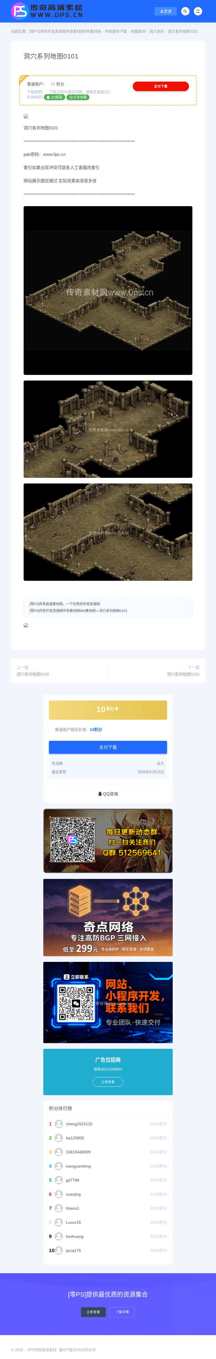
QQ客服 (56, 97)
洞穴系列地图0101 (113, 611)
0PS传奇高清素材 (42, 1350)
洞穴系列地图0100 (33, 674)
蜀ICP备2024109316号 (77, 1350)
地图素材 (138, 31)
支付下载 (161, 86)
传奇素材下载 (116, 31)
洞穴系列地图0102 (183, 674)
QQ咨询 (110, 793)
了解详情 (122, 1312)
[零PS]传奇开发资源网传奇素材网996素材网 (65, 31)
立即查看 (93, 1312)
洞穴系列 (156, 31)
